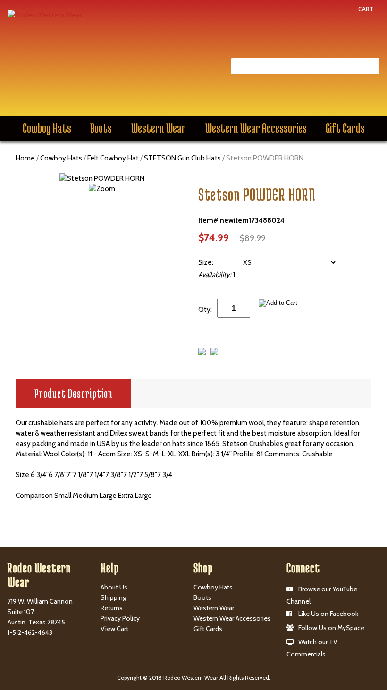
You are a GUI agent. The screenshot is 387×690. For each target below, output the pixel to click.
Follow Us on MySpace (331, 627)
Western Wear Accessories (256, 128)
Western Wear (158, 128)
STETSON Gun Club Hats (182, 158)
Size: (206, 262)
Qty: (205, 309)
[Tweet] (202, 353)
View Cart (114, 628)
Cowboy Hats (47, 128)
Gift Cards (345, 128)
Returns (112, 608)
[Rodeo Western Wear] (45, 14)
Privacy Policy (120, 618)
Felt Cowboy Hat (113, 158)
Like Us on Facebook (328, 613)
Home (25, 158)
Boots (101, 128)
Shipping (113, 597)
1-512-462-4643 (30, 632)
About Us (114, 587)
